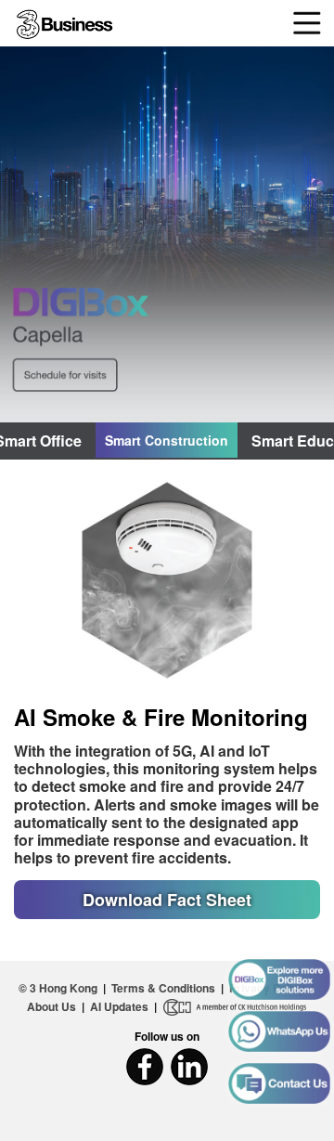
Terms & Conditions (163, 987)
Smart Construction (166, 440)
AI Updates (119, 1006)
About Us (51, 1006)
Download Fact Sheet (167, 900)
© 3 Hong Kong (58, 987)
